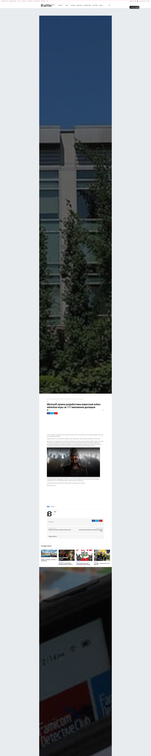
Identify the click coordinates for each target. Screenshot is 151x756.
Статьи (66, 5)
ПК (47, 401)
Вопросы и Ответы (5, 1)
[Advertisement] (75, 425)
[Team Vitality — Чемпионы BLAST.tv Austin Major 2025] (102, 555)
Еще (101, 5)
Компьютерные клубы (12, 1)
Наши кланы (43, 1)
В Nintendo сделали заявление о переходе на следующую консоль (59, 529)
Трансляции (24, 1)
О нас (47, 1)
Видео (73, 5)
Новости (60, 5)
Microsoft (53, 506)
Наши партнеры (30, 1)
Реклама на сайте (37, 1)
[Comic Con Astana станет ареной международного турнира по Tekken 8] (84, 555)
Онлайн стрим (87, 5)
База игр (19, 1)
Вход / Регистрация (143, 1)
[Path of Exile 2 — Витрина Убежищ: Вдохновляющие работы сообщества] (67, 555)
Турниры (96, 5)
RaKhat (55, 511)
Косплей (80, 5)
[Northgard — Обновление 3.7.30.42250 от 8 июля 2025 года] (49, 553)
